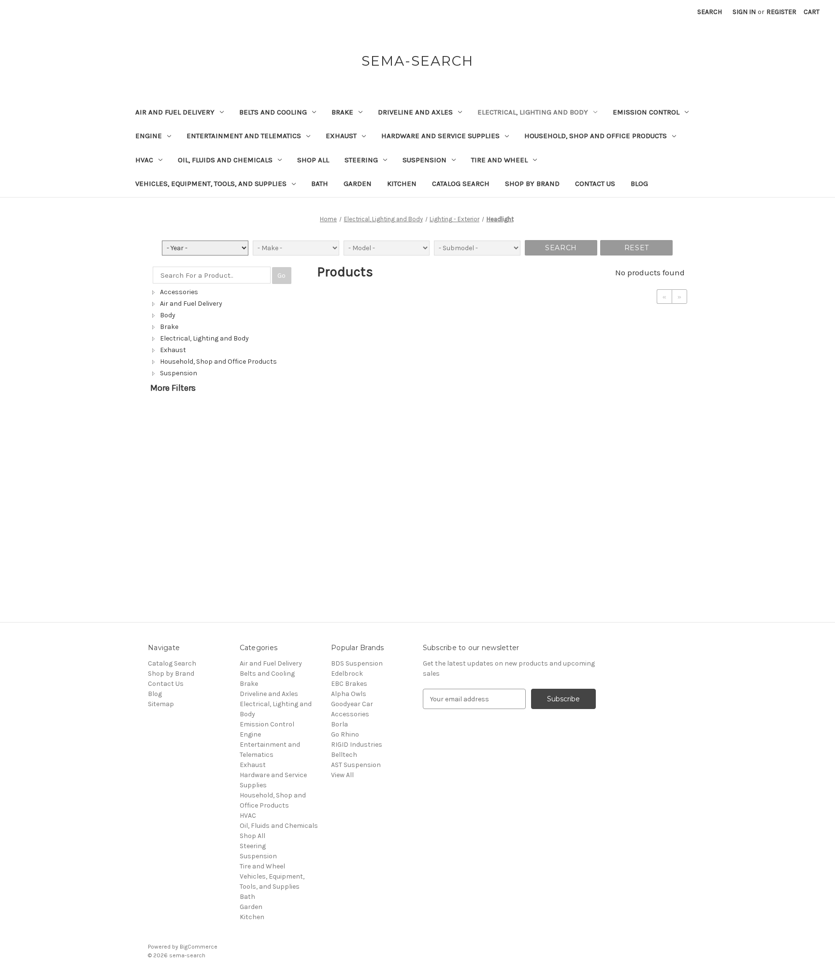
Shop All (313, 160)
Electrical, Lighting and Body (532, 112)
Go (281, 275)
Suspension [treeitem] (178, 373)
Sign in (744, 12)
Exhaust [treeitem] (173, 350)
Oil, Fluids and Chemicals (225, 160)
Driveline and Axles (415, 112)
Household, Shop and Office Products (595, 135)
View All (342, 775)
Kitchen (402, 183)
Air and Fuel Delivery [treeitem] (191, 303)
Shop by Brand (532, 183)
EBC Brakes (349, 684)
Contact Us (595, 183)
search (561, 247)
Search (709, 12)
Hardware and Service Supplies (440, 135)
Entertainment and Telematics (244, 135)
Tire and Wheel (499, 160)
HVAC (144, 160)
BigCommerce (198, 946)
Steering (361, 160)
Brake (342, 112)
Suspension (424, 160)
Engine (148, 135)
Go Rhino (345, 734)
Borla (339, 724)
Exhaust (341, 135)
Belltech (344, 755)
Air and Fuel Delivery (175, 112)
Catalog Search (460, 183)
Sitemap (161, 704)
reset (636, 247)
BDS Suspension (357, 663)
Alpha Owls (348, 694)
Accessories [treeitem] (179, 292)
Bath (319, 183)
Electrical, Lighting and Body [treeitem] (204, 338)
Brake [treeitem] (169, 327)
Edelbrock (347, 673)
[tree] (226, 332)
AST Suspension (356, 765)
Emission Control (646, 112)
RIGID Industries (356, 744)
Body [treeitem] (167, 315)
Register (781, 12)
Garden (358, 183)
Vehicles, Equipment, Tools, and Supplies (211, 183)
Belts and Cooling (273, 112)
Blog (639, 183)
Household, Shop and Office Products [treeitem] (218, 361)
